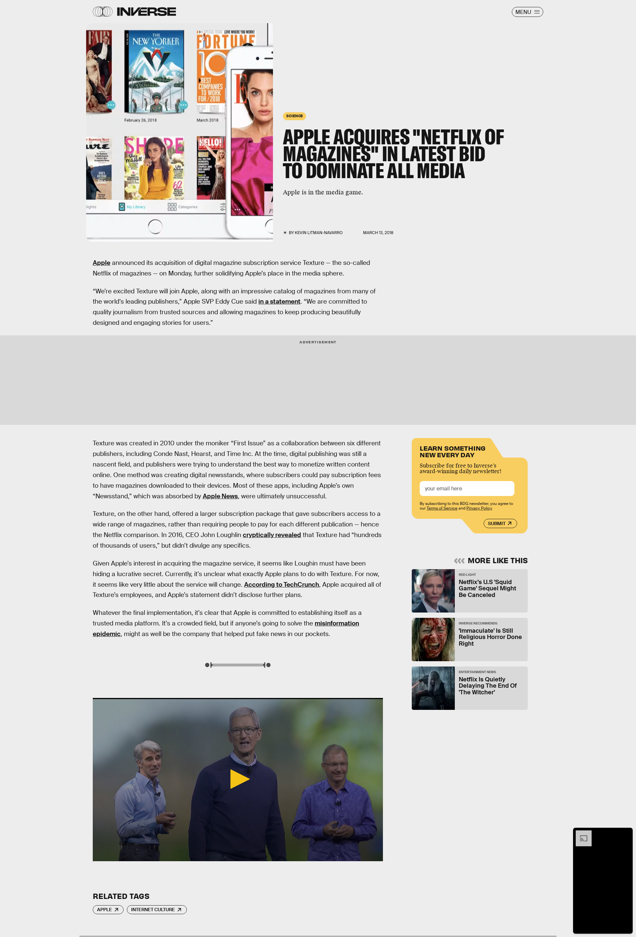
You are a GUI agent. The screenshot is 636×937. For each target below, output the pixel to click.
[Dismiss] (625, 834)
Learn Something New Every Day (453, 451)
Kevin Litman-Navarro (319, 232)
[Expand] (580, 834)
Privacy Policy (479, 508)
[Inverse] (146, 11)
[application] (238, 779)
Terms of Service (442, 508)
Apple (101, 263)
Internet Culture (153, 909)
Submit (496, 523)
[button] (237, 779)
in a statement (279, 301)
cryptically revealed (272, 535)
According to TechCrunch (281, 584)
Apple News (220, 496)
